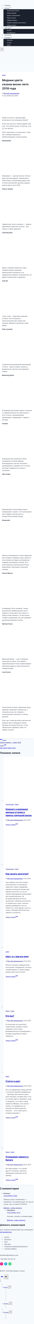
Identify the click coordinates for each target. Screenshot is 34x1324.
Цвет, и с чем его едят (17, 956)
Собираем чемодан (12, 20)
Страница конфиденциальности (16, 1246)
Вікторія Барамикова (11, 93)
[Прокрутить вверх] (2, 1277)
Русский (9, 42)
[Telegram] (3, 1323)
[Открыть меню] (2, 49)
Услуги (6, 1237)
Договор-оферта (10, 1249)
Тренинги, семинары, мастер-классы (16, 22)
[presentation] (18, 779)
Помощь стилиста (11, 25)
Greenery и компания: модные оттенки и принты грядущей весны (19, 812)
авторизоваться (6, 1232)
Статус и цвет (13, 1081)
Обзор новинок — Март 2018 (10, 741)
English (8, 45)
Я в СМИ (9, 30)
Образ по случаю (11, 17)
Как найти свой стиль (8, 747)
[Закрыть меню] (0, 1280)
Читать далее (12, 824)
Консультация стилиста (13, 10)
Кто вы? (10, 1016)
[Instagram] (1, 1323)
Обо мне (7, 1244)
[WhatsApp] (6, 1323)
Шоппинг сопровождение (13, 15)
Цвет (4, 75)
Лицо (7, 1011)
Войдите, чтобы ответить (12, 1208)
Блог (6, 1242)
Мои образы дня (11, 32)
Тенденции (10, 804)
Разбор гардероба (11, 13)
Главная (7, 5)
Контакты (7, 35)
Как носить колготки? (17, 874)
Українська (10, 40)
